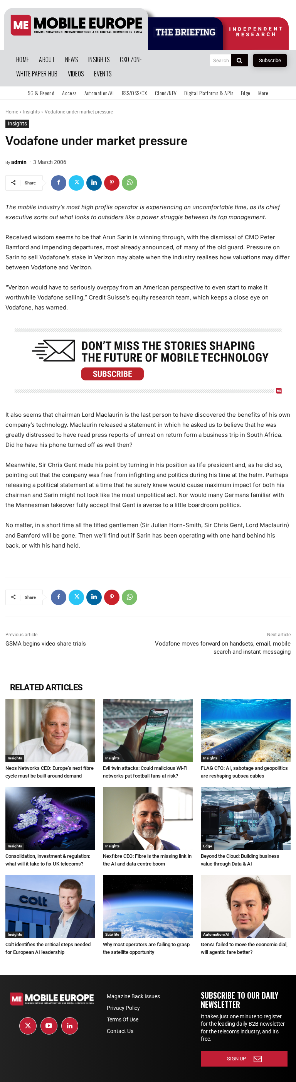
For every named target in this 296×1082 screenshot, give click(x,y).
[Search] (239, 60)
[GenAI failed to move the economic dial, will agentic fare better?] (246, 906)
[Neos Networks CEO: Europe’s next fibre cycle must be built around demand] (50, 730)
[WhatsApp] (129, 183)
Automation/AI (216, 934)
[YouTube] (48, 1025)
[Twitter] (76, 183)
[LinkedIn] (69, 1025)
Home (11, 112)
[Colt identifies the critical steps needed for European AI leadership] (50, 906)
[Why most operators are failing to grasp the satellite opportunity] (148, 906)
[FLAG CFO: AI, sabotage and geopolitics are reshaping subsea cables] (246, 730)
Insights (31, 112)
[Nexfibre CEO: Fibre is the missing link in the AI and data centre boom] (148, 818)
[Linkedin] (94, 183)
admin (19, 162)
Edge (207, 846)
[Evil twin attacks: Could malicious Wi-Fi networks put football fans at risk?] (148, 730)
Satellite (112, 934)
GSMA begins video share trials (45, 643)
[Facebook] (58, 183)
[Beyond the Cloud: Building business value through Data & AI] (246, 818)
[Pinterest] (111, 183)
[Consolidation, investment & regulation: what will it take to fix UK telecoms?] (50, 818)
